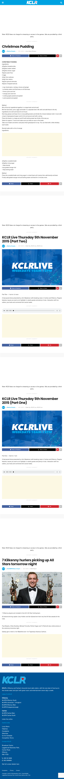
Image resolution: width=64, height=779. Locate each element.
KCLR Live (33, 246)
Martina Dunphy (11, 51)
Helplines (5, 729)
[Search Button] (61, 2)
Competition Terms (8, 738)
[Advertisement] (32, 19)
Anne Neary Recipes (31, 51)
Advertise (5, 733)
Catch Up (28, 246)
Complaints (5, 731)
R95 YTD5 (5, 754)
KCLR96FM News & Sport (13, 568)
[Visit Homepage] (32, 2)
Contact (18, 770)
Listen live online (7, 719)
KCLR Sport (33, 568)
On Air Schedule (7, 735)
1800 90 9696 (7, 758)
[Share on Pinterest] (57, 55)
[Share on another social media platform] (60, 55)
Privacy (12, 770)
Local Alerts (6, 726)
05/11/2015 (21, 51)
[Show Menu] (3, 2)
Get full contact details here (10, 764)
